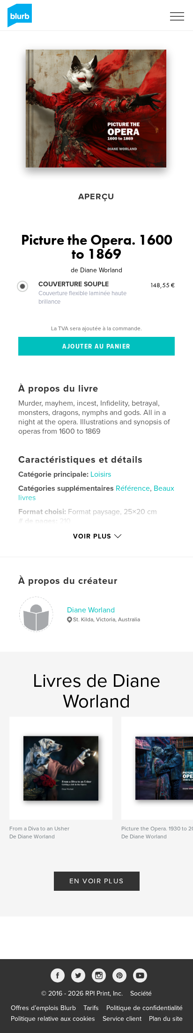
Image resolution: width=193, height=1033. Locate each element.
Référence (133, 488)
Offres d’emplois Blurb (43, 1008)
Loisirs (100, 474)
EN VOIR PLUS (96, 881)
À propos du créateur (68, 581)
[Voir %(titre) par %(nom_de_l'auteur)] (96, 108)
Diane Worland (91, 610)
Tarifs (91, 1008)
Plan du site (166, 1019)
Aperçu (96, 196)
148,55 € (162, 285)
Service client (122, 1019)
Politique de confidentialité (144, 1008)
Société (141, 993)
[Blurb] (18, 19)
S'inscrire (139, 16)
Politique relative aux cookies (53, 1019)
